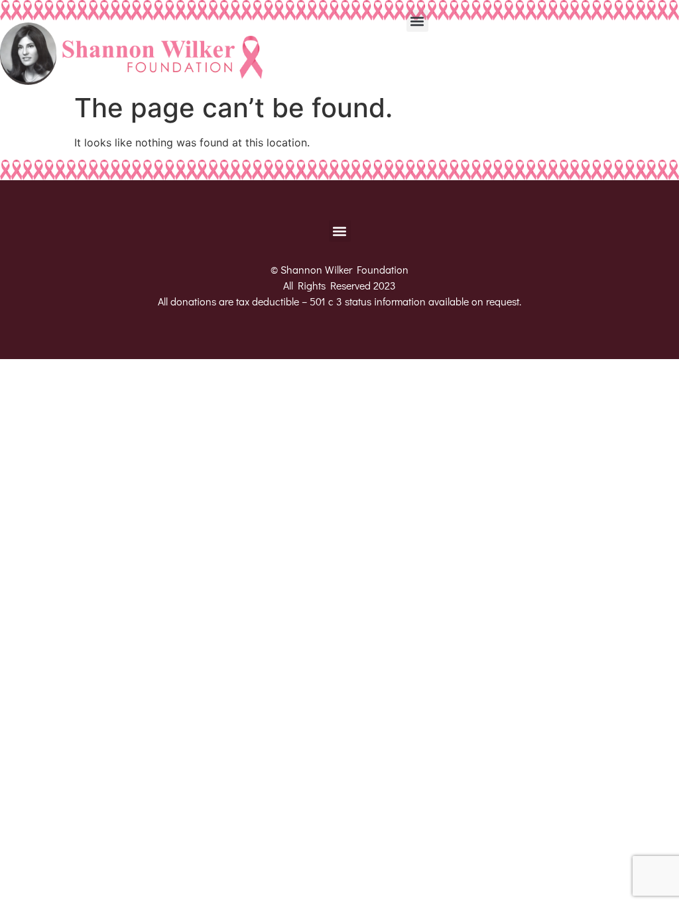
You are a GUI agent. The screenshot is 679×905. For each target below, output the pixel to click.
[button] (417, 21)
